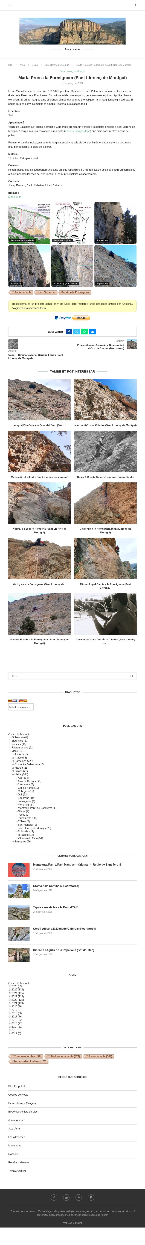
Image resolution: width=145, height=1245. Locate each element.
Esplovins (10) (26, 797)
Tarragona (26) (23, 841)
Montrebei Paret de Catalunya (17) (37, 807)
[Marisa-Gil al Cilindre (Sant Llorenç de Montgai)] (39, 451)
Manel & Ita (14, 196)
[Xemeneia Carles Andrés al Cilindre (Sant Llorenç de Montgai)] (105, 614)
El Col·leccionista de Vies (23, 1111)
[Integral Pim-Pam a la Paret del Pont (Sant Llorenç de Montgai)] (39, 399)
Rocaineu (13, 1153)
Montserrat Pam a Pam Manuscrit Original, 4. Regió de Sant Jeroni (77, 864)
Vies (22, 65)
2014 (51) (16, 1026)
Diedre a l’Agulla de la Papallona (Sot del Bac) (63, 950)
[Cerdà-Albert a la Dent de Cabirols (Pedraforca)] (19, 934)
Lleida (35, 65)
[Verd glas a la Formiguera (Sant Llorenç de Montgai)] (39, 558)
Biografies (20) (19, 740)
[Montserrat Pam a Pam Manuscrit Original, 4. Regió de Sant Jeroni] (19, 870)
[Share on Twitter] (76, 331)
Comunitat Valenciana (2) (29, 764)
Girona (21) (21, 770)
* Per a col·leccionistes (29, 1061)
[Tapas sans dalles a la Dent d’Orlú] (19, 912)
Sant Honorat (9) (27, 824)
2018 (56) (16, 1013)
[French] (18, 700)
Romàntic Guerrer (18, 1162)
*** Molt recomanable (63, 1056)
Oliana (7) (23, 811)
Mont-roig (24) (26, 804)
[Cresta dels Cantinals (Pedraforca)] (19, 891)
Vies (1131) (18, 750)
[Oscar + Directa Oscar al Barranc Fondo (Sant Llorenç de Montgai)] (105, 451)
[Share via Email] (92, 331)
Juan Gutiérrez (46, 292)
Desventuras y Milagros (22, 1103)
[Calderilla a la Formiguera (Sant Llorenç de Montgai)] (105, 503)
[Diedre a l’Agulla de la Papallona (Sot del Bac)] (19, 955)
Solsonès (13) (26, 831)
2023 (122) (17, 996)
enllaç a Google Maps (77, 130)
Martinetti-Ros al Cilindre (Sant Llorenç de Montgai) (105, 425)
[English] (14, 700)
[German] (22, 700)
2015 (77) (16, 1023)
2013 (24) (16, 1029)
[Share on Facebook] (69, 331)
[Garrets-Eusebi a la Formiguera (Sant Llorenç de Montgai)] (39, 614)
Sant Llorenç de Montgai (57, 65)
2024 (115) (17, 993)
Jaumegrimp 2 (16, 1120)
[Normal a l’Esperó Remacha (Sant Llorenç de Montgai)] (39, 503)
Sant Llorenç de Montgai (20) (34, 828)
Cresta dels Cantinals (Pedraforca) (56, 885)
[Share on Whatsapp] (84, 331)
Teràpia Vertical (17, 1170)
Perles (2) (23, 814)
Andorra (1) (21, 754)
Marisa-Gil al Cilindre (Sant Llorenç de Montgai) (39, 477)
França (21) (21, 767)
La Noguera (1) (26, 801)
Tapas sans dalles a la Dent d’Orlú (55, 907)
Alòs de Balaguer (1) (29, 781)
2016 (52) (16, 1019)
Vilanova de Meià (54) (30, 838)
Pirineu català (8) (27, 817)
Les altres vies (16, 1136)
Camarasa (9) (26, 784)
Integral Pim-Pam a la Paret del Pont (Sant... (39, 425)
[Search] (135, 5)
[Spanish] (25, 700)
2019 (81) (16, 1009)
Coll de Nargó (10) (28, 787)
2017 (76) (16, 1016)
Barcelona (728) (24, 760)
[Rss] (79, 1197)
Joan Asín (14, 1128)
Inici (10, 65)
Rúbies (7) (24, 821)
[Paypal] (91, 1197)
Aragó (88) (21, 757)
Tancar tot (25, 734)
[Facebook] (54, 1197)
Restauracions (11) (22, 747)
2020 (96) (16, 1006)
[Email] (66, 1197)
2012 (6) (16, 1033)
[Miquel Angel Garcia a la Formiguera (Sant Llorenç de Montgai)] (105, 558)
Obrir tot (13, 734)
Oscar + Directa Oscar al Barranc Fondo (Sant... (105, 477)
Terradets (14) (26, 834)
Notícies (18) (18, 744)
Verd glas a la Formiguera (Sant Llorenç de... (39, 584)
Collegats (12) (26, 791)
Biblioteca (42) (19, 737)
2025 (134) (17, 989)
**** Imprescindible (26, 1056)
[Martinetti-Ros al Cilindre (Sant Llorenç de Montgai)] (105, 399)
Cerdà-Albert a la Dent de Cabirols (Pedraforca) (64, 928)
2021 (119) (17, 1003)
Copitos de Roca (18, 1094)
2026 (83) (16, 986)
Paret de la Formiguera (75, 292)
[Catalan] (10, 700)
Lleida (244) (21, 774)
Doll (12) (23, 794)
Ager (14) (23, 777)
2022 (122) (17, 999)
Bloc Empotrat (16, 1086)
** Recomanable (21, 292)
